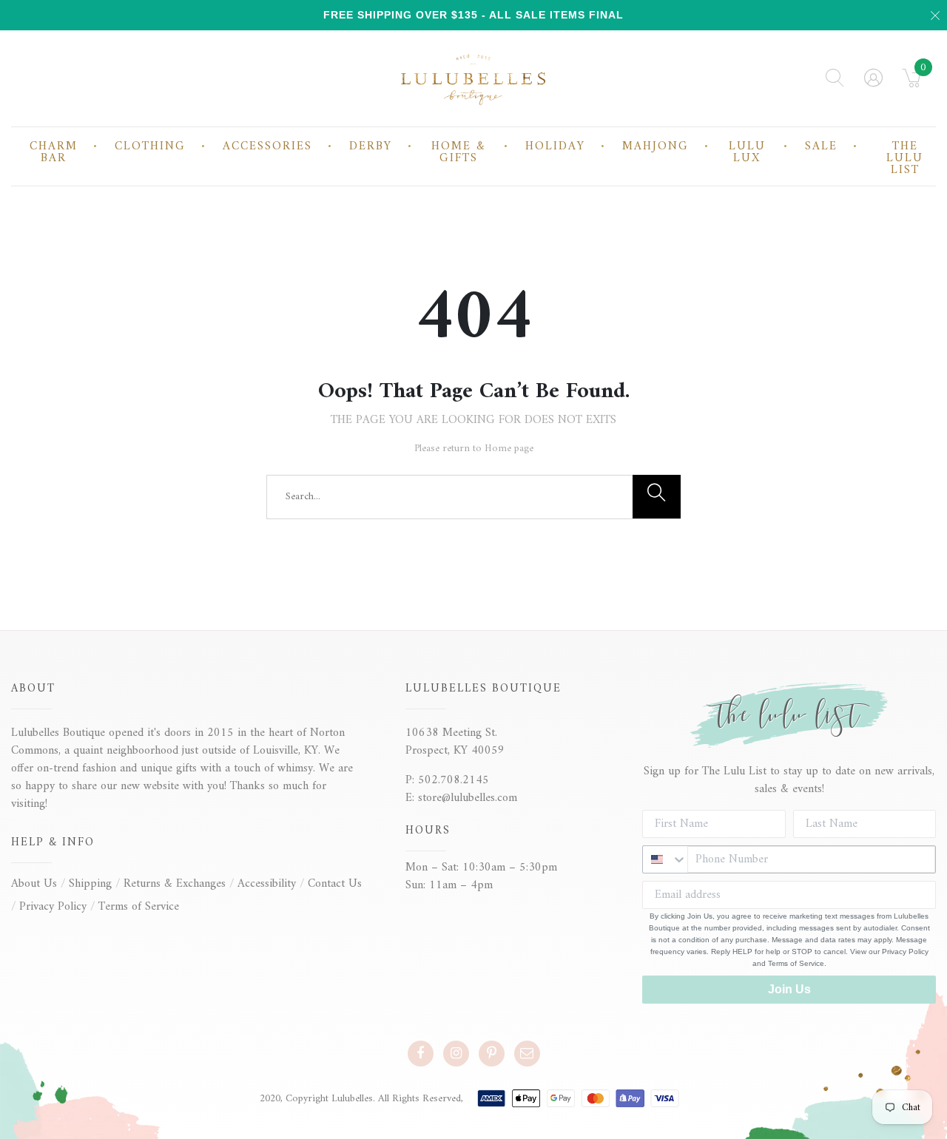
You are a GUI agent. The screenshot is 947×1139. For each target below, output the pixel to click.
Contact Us (335, 883)
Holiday (555, 146)
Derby (370, 146)
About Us (34, 883)
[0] (912, 82)
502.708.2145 (453, 780)
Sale (821, 146)
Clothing (150, 146)
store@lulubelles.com (467, 798)
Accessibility (266, 883)
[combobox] (665, 859)
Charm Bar (54, 152)
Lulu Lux (747, 152)
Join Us (789, 989)
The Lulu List (904, 158)
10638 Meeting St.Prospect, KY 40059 (455, 742)
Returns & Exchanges (175, 883)
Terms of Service (138, 906)
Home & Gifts (458, 152)
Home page (509, 448)
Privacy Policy (53, 906)
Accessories (267, 146)
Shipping (90, 883)
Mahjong (655, 146)
